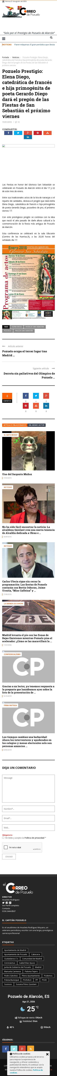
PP (37, 980)
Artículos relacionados (14, 425)
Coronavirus (9, 963)
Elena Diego (17, 327)
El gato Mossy (11, 435)
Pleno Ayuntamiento (31, 975)
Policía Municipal (11, 980)
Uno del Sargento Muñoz (17, 474)
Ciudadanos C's (11, 958)
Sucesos (8, 984)
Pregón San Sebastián (24, 331)
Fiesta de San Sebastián (35, 327)
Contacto (6, 908)
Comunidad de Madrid (32, 958)
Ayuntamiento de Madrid (15, 950)
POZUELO (7, 331)
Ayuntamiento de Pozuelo (15, 954)
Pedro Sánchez (11, 975)
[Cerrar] (47, 1054)
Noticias (6, 53)
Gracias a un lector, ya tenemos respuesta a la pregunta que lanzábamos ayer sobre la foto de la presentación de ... (28, 689)
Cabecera (35, 954)
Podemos (48, 975)
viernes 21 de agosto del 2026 (15, 1)
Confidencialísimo (12, 654)
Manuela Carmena (12, 971)
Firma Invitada (10, 705)
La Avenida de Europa (13, 603)
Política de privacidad (34, 837)
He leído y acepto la (25, 837)
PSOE (44, 980)
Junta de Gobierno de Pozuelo (17, 967)
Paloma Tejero (31, 971)
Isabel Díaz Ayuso (27, 963)
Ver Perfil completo (10, 905)
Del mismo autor (36, 425)
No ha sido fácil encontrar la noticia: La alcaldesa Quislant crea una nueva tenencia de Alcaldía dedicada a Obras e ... (28, 530)
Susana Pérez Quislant (26, 984)
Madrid (38, 967)
